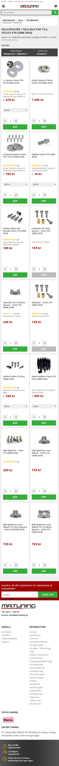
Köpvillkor (6, 635)
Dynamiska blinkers (38, 641)
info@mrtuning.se (18, 615)
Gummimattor (36, 658)
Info (44, 274)
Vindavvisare (35, 703)
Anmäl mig (47, 594)
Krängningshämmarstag (41, 661)
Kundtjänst (6, 631)
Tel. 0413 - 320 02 (10, 611)
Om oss (33, 631)
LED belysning (36, 664)
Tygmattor (35, 697)
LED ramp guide (37, 674)
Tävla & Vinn (35, 700)
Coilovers (34, 638)
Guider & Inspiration (39, 654)
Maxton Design (37, 677)
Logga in (5, 641)
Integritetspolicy (9, 638)
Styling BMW (35, 690)
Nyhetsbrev (35, 635)
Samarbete (35, 684)
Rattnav (33, 680)
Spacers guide (36, 687)
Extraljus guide (36, 645)
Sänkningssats (36, 693)
